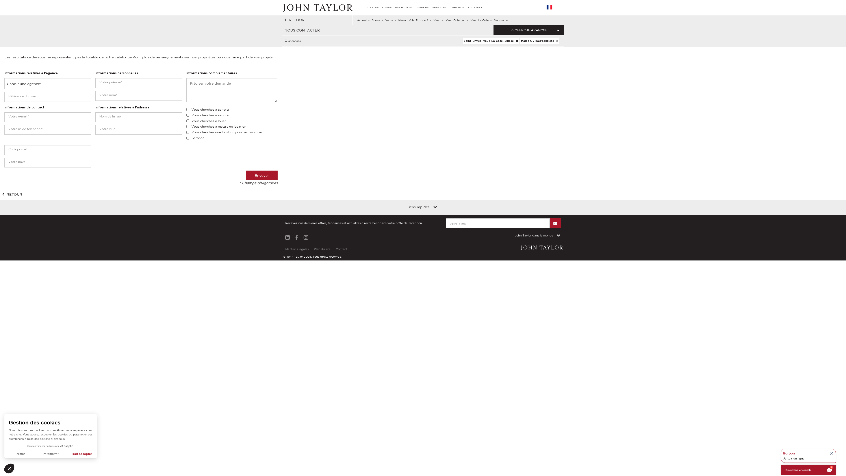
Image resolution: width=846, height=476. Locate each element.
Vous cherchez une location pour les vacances (227, 132)
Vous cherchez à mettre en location (218, 126)
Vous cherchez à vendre (209, 115)
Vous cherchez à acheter (210, 109)
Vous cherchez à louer (208, 121)
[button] (9, 468)
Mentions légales (297, 249)
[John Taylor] (317, 7)
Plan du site (322, 249)
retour (296, 20)
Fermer (20, 454)
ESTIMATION (403, 7)
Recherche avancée (528, 30)
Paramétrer (51, 454)
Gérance (197, 138)
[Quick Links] (435, 207)
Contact (341, 249)
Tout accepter (81, 454)
